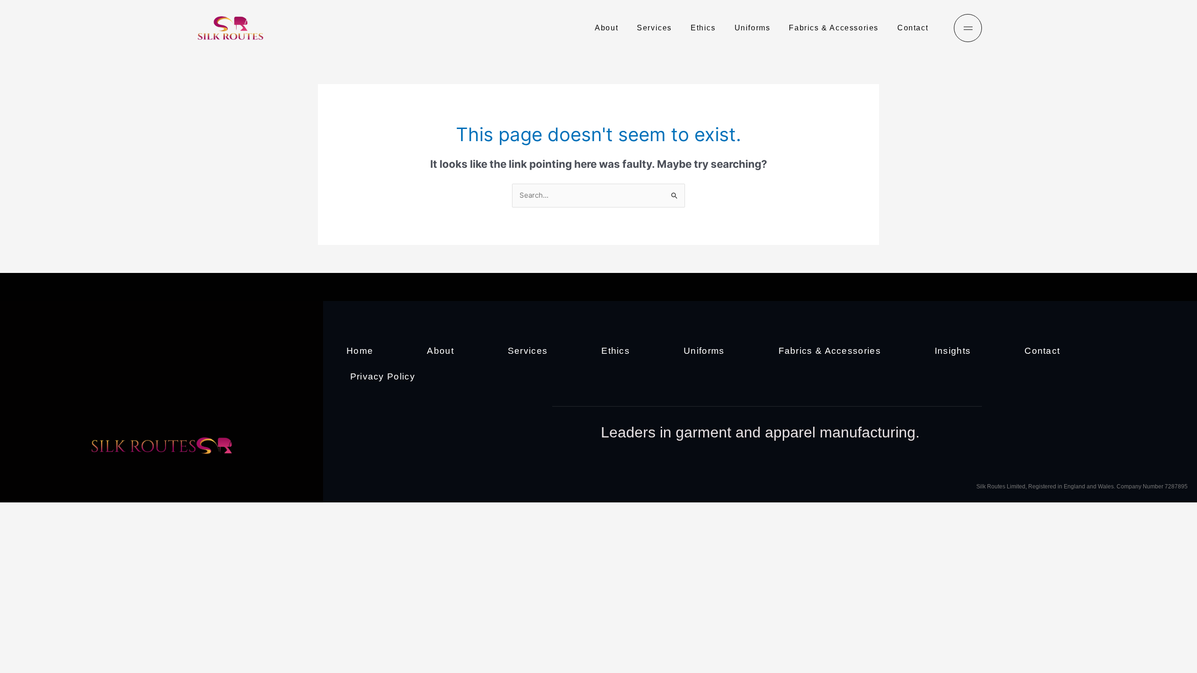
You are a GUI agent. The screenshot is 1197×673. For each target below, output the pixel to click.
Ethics (703, 28)
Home (359, 351)
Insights (953, 351)
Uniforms (753, 28)
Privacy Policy (382, 376)
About (606, 28)
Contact (912, 28)
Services (654, 28)
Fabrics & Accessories (834, 28)
